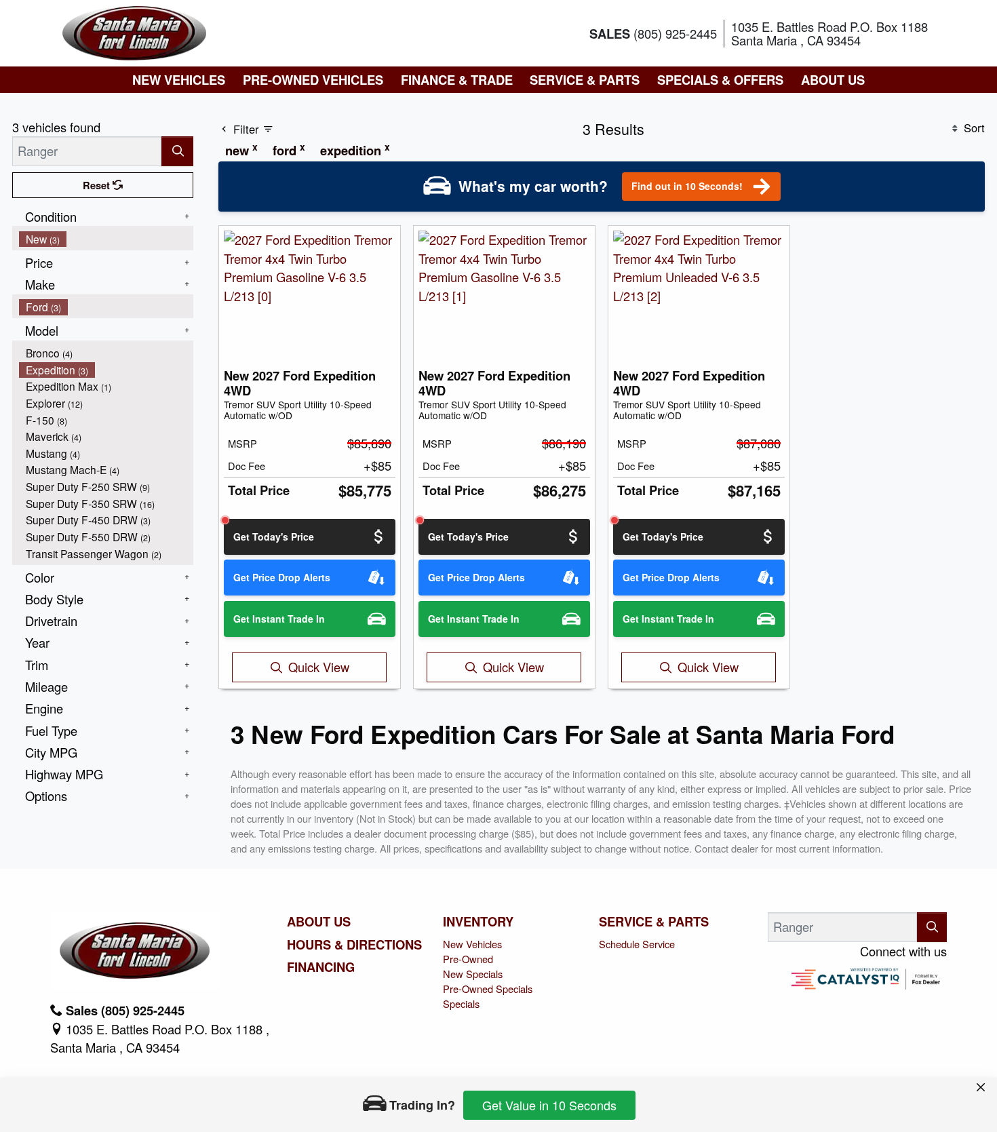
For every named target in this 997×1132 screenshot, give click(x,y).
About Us (319, 922)
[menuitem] (106, 239)
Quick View (318, 667)
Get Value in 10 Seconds (549, 1105)
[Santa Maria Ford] (134, 31)
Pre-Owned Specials (487, 988)
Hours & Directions (354, 945)
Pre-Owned (468, 959)
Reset (98, 185)
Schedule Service (637, 944)
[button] (178, 79)
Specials (461, 1003)
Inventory (478, 922)
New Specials (473, 974)
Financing (321, 967)
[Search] (177, 150)
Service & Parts (654, 922)
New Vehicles (472, 944)
